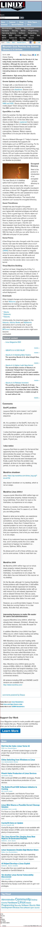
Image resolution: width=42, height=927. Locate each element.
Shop (29, 25)
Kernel (10, 809)
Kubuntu (7, 316)
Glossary (4, 925)
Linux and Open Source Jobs (12, 704)
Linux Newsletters (17, 702)
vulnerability (15, 865)
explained (23, 122)
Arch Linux (3, 825)
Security (14, 840)
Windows (29, 40)
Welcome (12, 301)
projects (10, 791)
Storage (11, 775)
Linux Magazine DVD (13, 342)
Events (4, 902)
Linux (6, 748)
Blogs (21, 22)
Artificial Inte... (4, 840)
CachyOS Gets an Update (12, 823)
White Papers (32, 22)
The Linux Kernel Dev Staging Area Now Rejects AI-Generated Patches (18, 837)
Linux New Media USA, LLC (34, 926)
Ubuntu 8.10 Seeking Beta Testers (18, 355)
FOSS (2, 748)
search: (2, 15)
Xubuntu (6, 322)
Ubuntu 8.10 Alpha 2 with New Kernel (19, 365)
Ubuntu (14, 40)
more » (36, 348)
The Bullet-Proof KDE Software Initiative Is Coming (19, 788)
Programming (7, 904)
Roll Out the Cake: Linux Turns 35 (15, 746)
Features (12, 22)
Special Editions (17, 25)
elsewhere (18, 89)
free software (25, 907)
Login (39, 42)
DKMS (5, 250)
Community (23, 899)
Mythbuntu (28, 322)
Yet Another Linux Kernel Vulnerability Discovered (17, 876)
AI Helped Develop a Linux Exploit (15, 863)
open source (35, 907)
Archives (4, 25)
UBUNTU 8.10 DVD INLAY (15, 350)
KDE (2, 791)
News (3, 22)
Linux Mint (14, 809)
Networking (32, 33)
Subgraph (5, 40)
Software (22, 33)
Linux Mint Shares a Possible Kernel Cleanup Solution (20, 806)
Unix (21, 40)
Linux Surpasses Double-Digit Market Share (19, 850)
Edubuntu (7, 314)
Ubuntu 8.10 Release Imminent (16, 382)
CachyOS (9, 825)
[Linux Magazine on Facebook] (30, 42)
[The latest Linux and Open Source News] (34, 42)
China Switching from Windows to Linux (18, 759)
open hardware (4, 775)
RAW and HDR (8, 103)
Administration (4, 809)
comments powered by (14, 695)
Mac (38, 35)
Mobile (28, 903)
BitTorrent (6, 329)
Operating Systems (9, 33)
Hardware (12, 902)
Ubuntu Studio (15, 322)
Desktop (3, 852)
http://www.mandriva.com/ (12, 685)
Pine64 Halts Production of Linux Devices (19, 773)
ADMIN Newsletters (17, 706)
